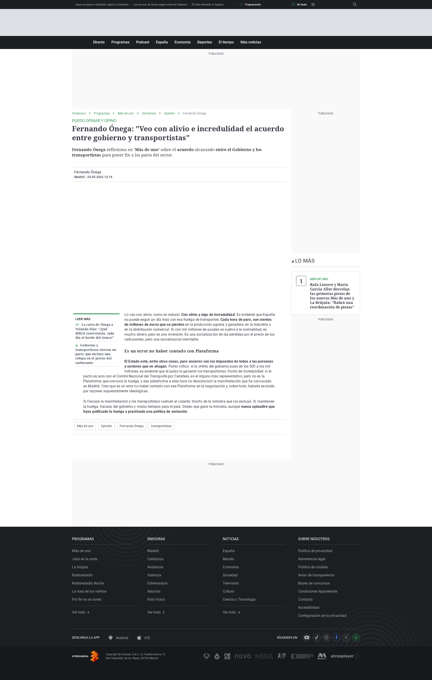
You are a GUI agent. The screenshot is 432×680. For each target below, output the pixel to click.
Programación (253, 4)
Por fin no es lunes (86, 599)
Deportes (204, 42)
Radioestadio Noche (88, 583)
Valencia (154, 575)
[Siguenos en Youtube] (306, 637)
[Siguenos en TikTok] (316, 637)
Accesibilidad (308, 607)
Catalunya (155, 559)
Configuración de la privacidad (322, 615)
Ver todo (78, 612)
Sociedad (230, 575)
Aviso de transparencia (316, 575)
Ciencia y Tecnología (239, 599)
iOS (147, 638)
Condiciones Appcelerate (317, 591)
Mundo (228, 559)
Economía (183, 42)
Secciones (149, 113)
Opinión (169, 113)
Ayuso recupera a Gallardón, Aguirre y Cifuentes (102, 4)
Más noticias (251, 42)
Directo (99, 42)
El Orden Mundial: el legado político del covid (217, 4)
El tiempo (226, 42)
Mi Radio (302, 4)
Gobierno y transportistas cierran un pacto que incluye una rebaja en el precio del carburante (95, 354)
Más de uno (126, 113)
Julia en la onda (84, 559)
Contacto (305, 599)
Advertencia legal (311, 559)
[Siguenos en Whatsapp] (356, 637)
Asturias (153, 591)
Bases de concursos (314, 583)
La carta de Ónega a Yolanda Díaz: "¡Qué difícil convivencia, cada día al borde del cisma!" (94, 331)
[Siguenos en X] (346, 637)
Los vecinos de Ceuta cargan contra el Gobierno (160, 4)
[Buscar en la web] (355, 4)
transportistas (161, 426)
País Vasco (156, 599)
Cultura (228, 591)
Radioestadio (82, 575)
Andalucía (155, 567)
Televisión (231, 583)
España (162, 42)
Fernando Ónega (194, 113)
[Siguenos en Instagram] (326, 637)
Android (121, 638)
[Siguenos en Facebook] (336, 637)
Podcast (142, 42)
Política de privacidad (315, 551)
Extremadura (157, 583)
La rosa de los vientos (89, 591)
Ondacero (79, 113)
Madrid (153, 551)
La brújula (80, 567)
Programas (120, 42)
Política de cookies (313, 567)
